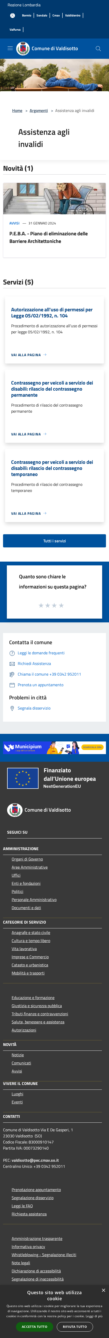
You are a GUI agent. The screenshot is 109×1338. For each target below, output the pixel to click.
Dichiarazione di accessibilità (36, 1271)
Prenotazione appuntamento (36, 1190)
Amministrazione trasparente (37, 1238)
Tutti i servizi (54, 541)
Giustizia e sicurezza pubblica (37, 1006)
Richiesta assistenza (29, 1214)
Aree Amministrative (30, 867)
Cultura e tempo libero (31, 941)
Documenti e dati (26, 908)
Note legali (21, 1263)
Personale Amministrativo (34, 899)
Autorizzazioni (24, 1030)
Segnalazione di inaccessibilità (38, 1279)
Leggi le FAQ (22, 1206)
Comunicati (21, 1063)
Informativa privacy (28, 1247)
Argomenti (39, 110)
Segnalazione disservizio (32, 1198)
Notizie (18, 1055)
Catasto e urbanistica (30, 965)
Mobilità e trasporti (28, 973)
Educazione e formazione (33, 998)
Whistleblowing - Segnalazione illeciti (44, 1255)
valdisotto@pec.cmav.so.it (35, 1160)
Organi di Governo (27, 859)
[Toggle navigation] (10, 48)
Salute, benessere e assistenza (38, 1022)
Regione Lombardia (24, 5)
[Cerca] (98, 49)
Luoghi (17, 1094)
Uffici (16, 875)
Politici (17, 891)
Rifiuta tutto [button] (75, 1327)
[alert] (54, 1311)
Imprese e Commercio (30, 957)
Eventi (17, 1102)
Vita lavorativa (24, 949)
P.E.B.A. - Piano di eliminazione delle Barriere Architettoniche (48, 237)
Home (17, 110)
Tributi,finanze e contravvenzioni (40, 1014)
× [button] (103, 1290)
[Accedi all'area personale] (12, 16)
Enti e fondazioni (26, 883)
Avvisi (14, 223)
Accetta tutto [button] (34, 1327)
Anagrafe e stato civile (31, 932)
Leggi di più (94, 1316)
